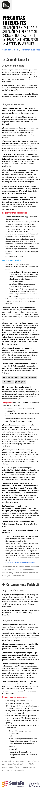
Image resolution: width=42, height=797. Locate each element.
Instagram (21, 382)
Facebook (8, 382)
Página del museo (29, 377)
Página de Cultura (11, 377)
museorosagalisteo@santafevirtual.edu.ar (20, 562)
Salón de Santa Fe (10, 50)
